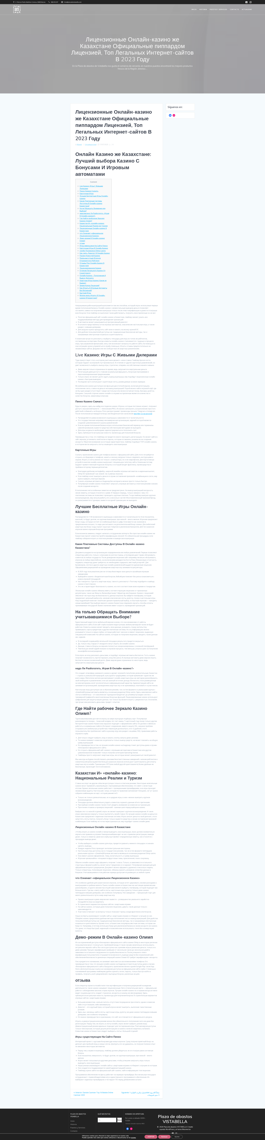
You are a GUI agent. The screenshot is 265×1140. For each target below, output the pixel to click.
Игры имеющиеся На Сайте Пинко (94, 246)
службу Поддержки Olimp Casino (93, 251)
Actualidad (247, 9)
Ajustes (177, 1137)
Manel (79, 144)
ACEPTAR (151, 1137)
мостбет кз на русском (143, 414)
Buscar (119, 1120)
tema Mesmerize (184, 1129)
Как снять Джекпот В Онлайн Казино (95, 253)
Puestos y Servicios (218, 9)
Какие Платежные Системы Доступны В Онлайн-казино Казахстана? (91, 203)
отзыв (82, 243)
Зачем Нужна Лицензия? (89, 285)
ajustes (133, 1138)
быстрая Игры (85, 293)
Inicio (194, 9)
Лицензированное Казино (90, 268)
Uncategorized (90, 144)
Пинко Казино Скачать (89, 191)
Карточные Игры (86, 193)
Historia (203, 9)
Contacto (234, 9)
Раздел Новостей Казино (90, 256)
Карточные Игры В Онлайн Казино (94, 248)
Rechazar (164, 1137)
